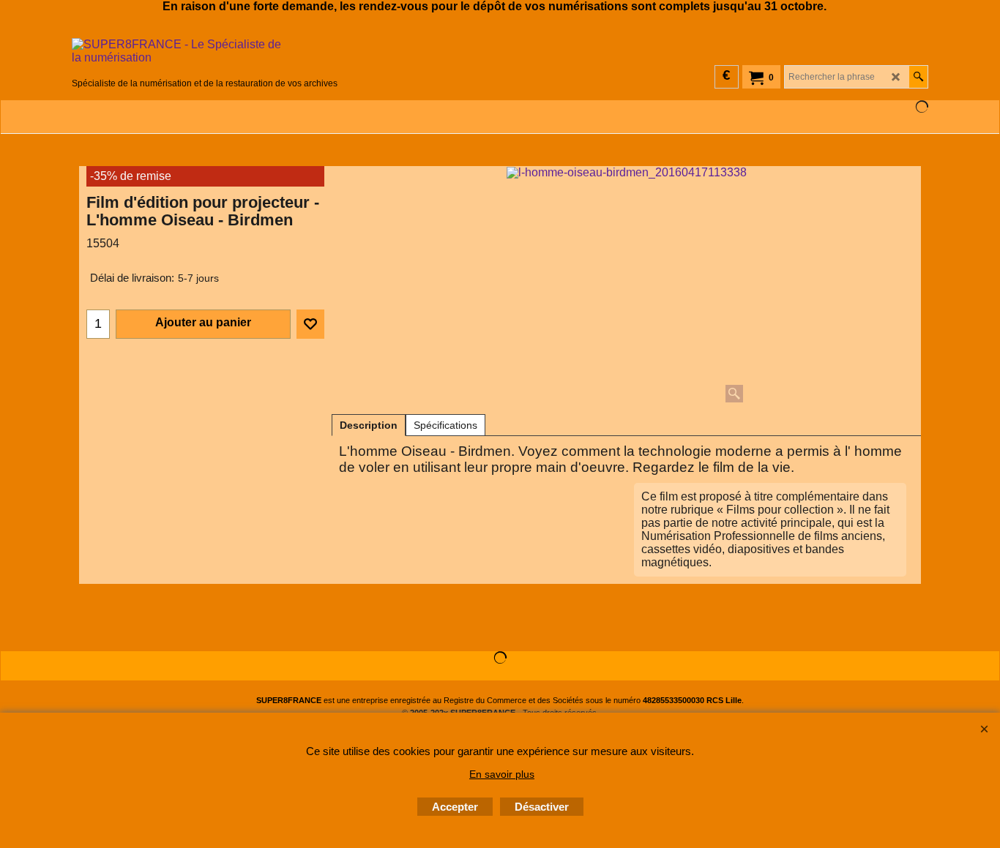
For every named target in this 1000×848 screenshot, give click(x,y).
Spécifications (445, 425)
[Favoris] (310, 324)
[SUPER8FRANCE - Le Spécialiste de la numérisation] (204, 56)
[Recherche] (918, 77)
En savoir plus (501, 774)
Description (369, 425)
